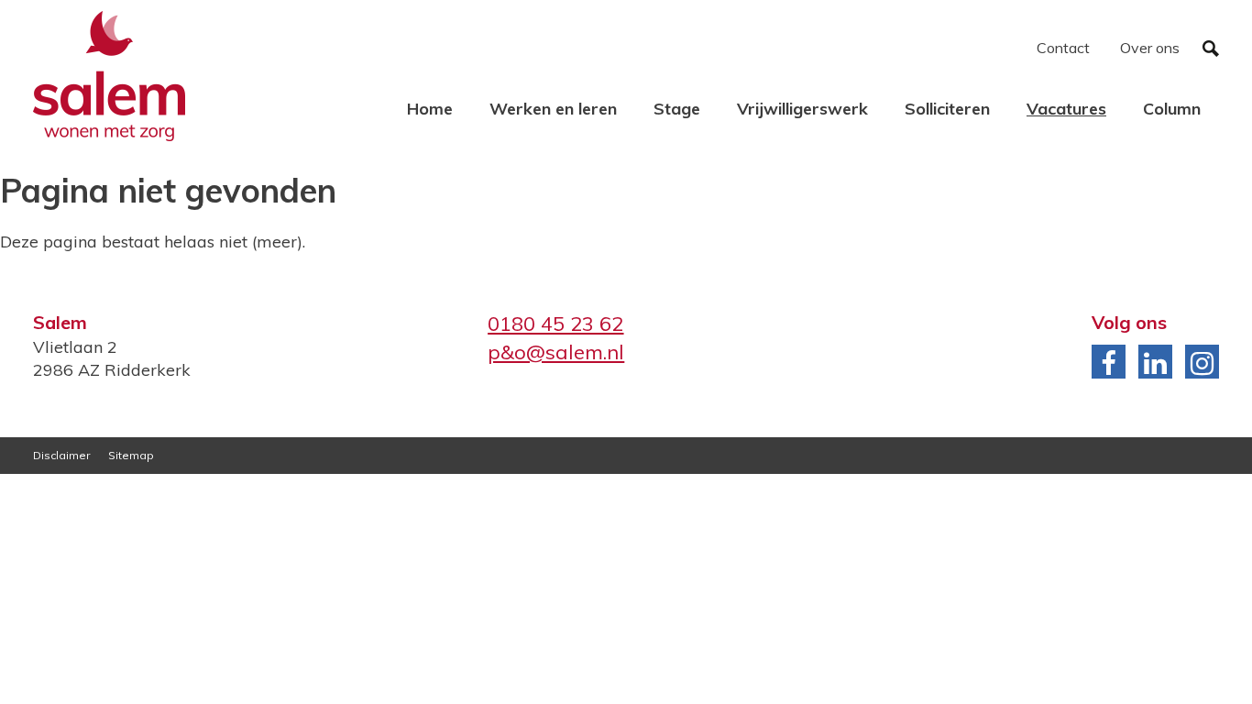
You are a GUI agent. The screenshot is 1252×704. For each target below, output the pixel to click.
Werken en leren (553, 108)
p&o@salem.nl (556, 352)
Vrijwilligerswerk (802, 108)
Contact (1063, 47)
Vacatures (1066, 108)
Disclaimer (61, 455)
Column (1172, 108)
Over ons (1150, 47)
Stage (676, 108)
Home (430, 108)
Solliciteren (947, 108)
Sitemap (131, 455)
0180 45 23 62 (555, 323)
